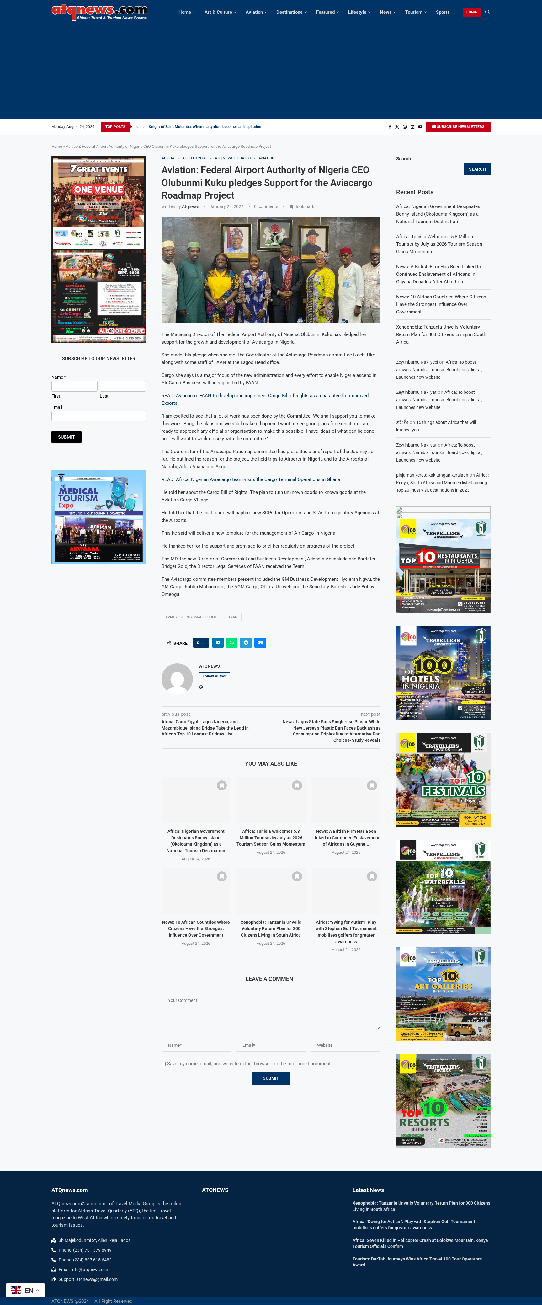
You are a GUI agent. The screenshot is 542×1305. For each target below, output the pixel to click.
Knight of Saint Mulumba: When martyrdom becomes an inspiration (205, 127)
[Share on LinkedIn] (218, 643)
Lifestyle (357, 12)
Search (403, 159)
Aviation (254, 12)
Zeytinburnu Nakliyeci (417, 362)
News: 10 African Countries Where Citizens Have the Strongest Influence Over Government (196, 929)
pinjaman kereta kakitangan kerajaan (432, 475)
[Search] (487, 12)
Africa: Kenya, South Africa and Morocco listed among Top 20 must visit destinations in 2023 (442, 483)
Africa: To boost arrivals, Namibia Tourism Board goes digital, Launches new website (439, 370)
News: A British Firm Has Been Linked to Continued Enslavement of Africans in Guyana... (346, 838)
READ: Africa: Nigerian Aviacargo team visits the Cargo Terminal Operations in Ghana (251, 479)
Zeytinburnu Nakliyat (416, 392)
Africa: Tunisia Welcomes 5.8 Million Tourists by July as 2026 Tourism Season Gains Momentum (270, 838)
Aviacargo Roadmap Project (192, 617)
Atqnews (190, 206)
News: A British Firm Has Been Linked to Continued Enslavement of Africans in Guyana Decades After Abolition (438, 274)
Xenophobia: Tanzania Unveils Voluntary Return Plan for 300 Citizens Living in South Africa (271, 929)
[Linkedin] (412, 126)
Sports (443, 12)
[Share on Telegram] (246, 643)
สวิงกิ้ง (402, 422)
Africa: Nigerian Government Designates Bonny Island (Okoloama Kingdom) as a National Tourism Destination (438, 214)
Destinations (289, 12)
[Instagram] (405, 126)
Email (56, 407)
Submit (66, 437)
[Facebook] (389, 126)
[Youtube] (420, 126)
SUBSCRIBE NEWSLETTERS (460, 127)
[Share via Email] (260, 643)
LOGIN (471, 12)
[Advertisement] (271, 68)
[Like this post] (203, 643)
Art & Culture (218, 12)
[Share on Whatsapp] (231, 643)
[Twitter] (397, 126)
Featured (325, 12)
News (386, 12)
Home (184, 12)
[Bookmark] (221, 785)
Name (58, 377)
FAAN (233, 617)
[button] (137, 127)
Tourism (413, 12)
